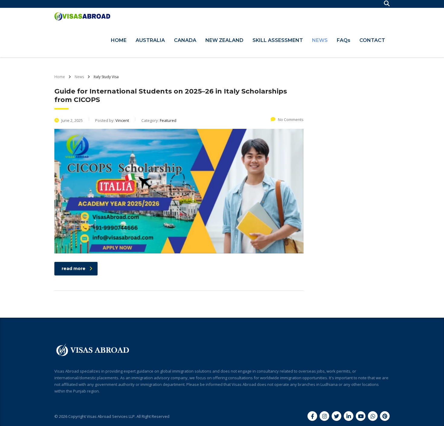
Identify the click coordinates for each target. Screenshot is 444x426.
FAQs (343, 40)
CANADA (185, 40)
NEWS (320, 40)
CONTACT (372, 40)
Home (59, 76)
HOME (119, 40)
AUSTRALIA (150, 40)
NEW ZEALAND (224, 40)
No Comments (291, 119)
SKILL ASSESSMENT (278, 40)
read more (73, 268)
